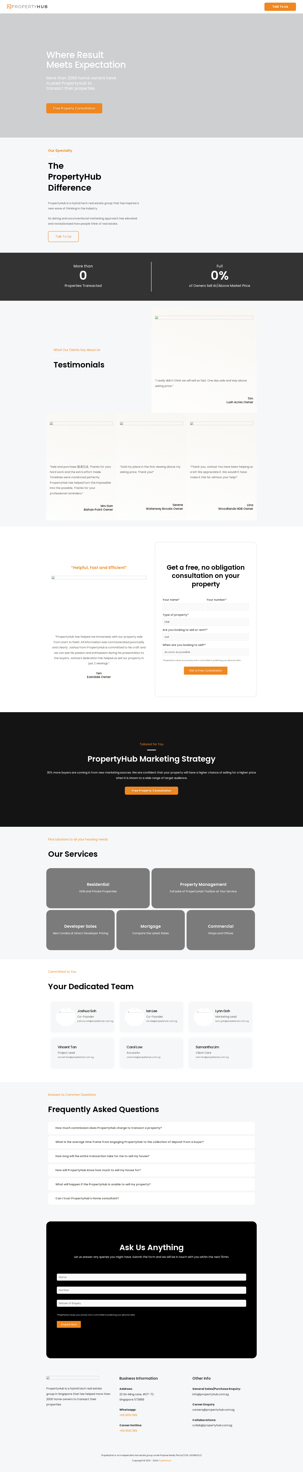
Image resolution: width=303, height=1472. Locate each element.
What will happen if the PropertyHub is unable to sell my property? (103, 1184)
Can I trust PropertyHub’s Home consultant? (87, 1198)
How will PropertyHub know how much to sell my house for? (98, 1170)
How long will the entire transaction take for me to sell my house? (102, 1156)
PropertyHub (165, 1460)
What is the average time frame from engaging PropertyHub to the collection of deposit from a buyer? (129, 1142)
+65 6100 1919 (128, 1415)
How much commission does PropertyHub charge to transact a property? (108, 1128)
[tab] (151, 1128)
